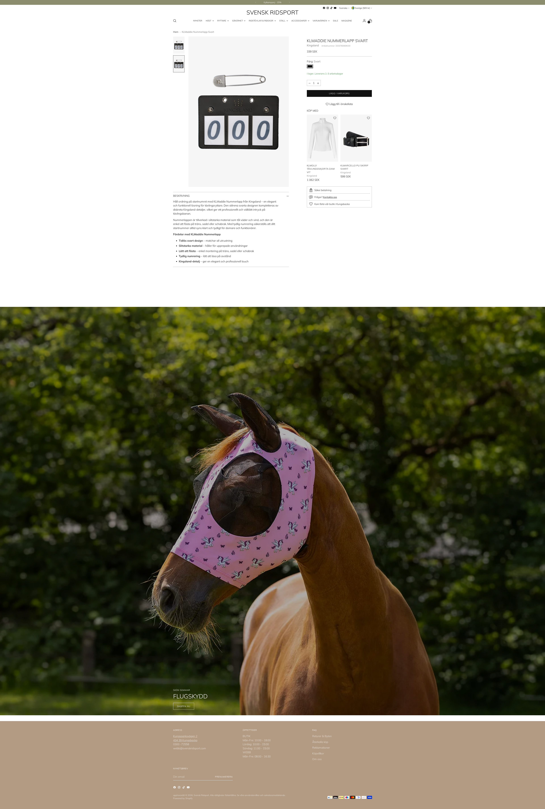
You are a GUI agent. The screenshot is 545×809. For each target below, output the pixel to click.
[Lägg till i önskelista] (334, 118)
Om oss (317, 759)
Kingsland (313, 45)
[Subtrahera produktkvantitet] (309, 83)
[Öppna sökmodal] (175, 21)
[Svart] (310, 66)
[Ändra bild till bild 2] (179, 63)
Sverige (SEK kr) (362, 8)
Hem (175, 31)
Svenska (343, 8)
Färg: (313, 61)
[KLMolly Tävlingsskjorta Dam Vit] (322, 138)
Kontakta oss (330, 197)
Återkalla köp (320, 742)
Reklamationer (321, 747)
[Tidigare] (256, 2)
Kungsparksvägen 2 (185, 736)
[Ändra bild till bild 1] (179, 45)
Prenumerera (224, 776)
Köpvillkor (318, 753)
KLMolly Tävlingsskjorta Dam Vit (321, 169)
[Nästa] (289, 2)
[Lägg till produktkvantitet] (318, 83)
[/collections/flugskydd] (272, 511)
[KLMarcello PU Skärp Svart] (356, 138)
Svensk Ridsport (201, 795)
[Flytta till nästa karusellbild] (369, 291)
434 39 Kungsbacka (185, 740)
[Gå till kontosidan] (364, 21)
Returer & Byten (322, 736)
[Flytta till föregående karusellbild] (362, 291)
